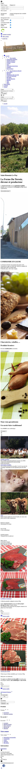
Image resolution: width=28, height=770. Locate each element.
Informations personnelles (10, 737)
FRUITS (9, 73)
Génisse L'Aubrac (11, 62)
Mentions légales (7, 724)
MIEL (8, 83)
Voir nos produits (4, 351)
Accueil (6, 56)
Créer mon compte (5, 271)
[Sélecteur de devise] (1, 40)
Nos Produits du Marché (12, 70)
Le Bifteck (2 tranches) (6, 598)
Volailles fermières (11, 60)
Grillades (9, 67)
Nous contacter (7, 725)
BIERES (9, 80)
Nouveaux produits (8, 714)
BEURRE (9, 77)
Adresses (6, 741)
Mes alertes (6, 742)
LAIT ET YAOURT (11, 76)
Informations (4, 748)
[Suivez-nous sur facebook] (3, 766)
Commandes (6, 738)
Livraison (6, 723)
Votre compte (5, 731)
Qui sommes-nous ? (5, 191)
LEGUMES (9, 72)
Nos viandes (10, 58)
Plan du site (6, 727)
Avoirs (5, 740)
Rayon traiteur (10, 68)
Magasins (6, 728)
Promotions (6, 712)
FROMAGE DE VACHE (13, 75)
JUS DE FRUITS (11, 79)
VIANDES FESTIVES (12, 66)
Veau (8, 64)
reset (2, 3)
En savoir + (3, 431)
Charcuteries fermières (12, 59)
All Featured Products (7, 692)
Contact (5, 87)
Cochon (8, 63)
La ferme (6, 85)
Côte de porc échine (5, 671)
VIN (8, 81)
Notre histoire (7, 84)
